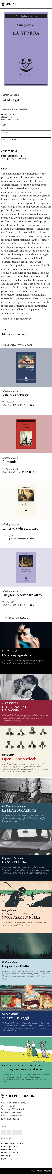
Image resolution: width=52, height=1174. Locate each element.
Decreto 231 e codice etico (14, 1143)
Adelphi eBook (7, 114)
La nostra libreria (10, 1153)
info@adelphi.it (16, 1115)
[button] (41, 88)
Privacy (5, 1146)
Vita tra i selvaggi (16, 395)
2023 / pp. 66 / (14, 157)
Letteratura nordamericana (14, 334)
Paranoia (9, 462)
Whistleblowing (9, 1149)
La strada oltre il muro (20, 528)
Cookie (13, 1146)
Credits (48, 1171)
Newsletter (7, 1159)
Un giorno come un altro (22, 595)
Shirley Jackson (10, 94)
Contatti (5, 1156)
